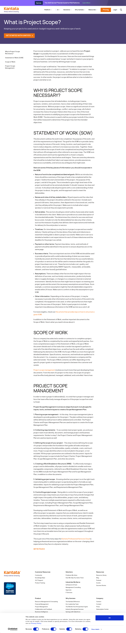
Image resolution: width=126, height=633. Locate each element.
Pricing (106, 10)
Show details (95, 629)
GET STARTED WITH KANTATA (18, 35)
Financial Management (42, 604)
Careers (98, 601)
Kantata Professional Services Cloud (76, 539)
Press (98, 606)
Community (38, 575)
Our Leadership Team (72, 604)
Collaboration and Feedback (43, 609)
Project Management (41, 606)
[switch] (53, 629)
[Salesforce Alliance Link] (10, 588)
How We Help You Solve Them (75, 578)
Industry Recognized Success (74, 609)
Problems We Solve (71, 575)
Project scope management (44, 370)
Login (115, 10)
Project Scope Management (10, 67)
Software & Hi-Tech (71, 585)
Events (98, 583)
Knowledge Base (40, 578)
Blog (97, 578)
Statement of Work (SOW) (14, 58)
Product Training (40, 583)
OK (110, 618)
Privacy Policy (36, 623)
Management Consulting (73, 587)
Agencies (68, 590)
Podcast (98, 580)
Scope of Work (10, 62)
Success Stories (101, 585)
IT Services (69, 592)
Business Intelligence (41, 612)
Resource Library (101, 575)
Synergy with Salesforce (73, 612)
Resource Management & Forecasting (46, 601)
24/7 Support (39, 580)
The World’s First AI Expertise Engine (77, 606)
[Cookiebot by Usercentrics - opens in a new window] (12, 629)
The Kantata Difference (73, 601)
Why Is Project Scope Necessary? (12, 52)
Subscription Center (102, 609)
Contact (98, 604)
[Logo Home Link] (12, 12)
